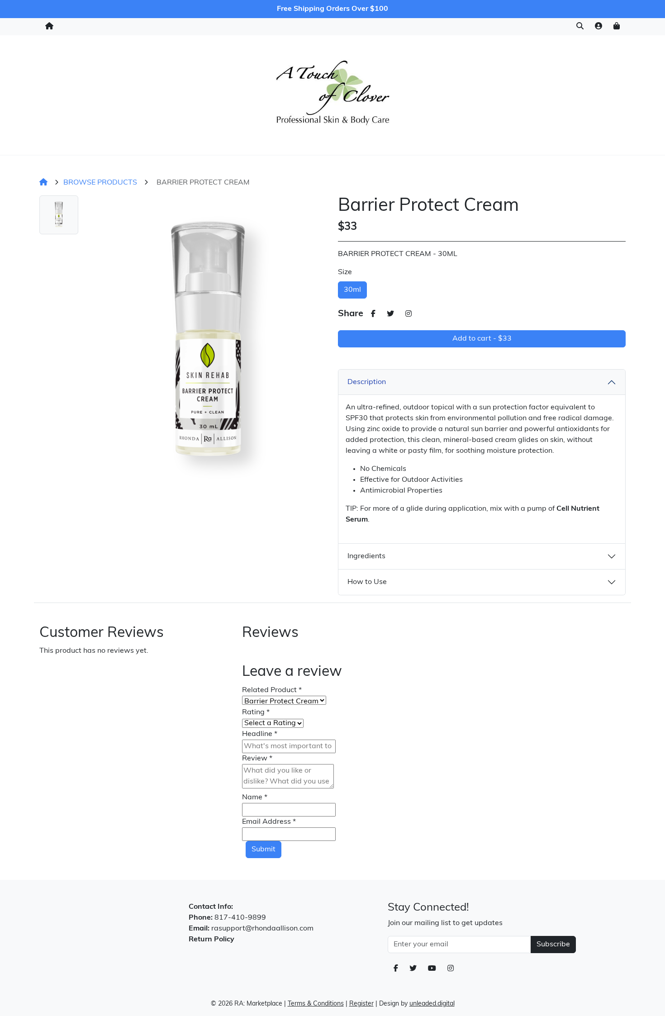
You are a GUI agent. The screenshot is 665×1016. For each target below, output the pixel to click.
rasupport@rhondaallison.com (262, 928)
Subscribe (553, 944)
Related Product (272, 690)
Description (366, 382)
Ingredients (366, 556)
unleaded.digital (432, 1004)
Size (345, 272)
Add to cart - (482, 338)
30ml (352, 290)
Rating (256, 712)
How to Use (367, 582)
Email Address (269, 822)
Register (361, 1004)
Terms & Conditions (316, 1004)
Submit (264, 849)
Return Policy (211, 939)
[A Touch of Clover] (332, 93)
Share (350, 313)
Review (257, 758)
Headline (259, 734)
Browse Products (100, 182)
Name (254, 797)
